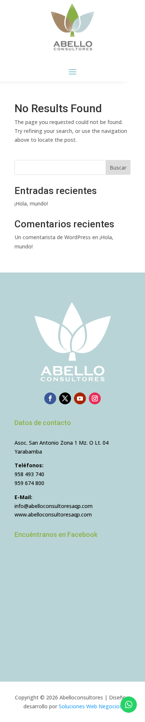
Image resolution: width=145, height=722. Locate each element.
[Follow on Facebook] (50, 398)
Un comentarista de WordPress (52, 237)
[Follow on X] (65, 398)
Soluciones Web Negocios (90, 706)
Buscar (118, 167)
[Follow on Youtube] (80, 398)
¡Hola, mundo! (31, 203)
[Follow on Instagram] (95, 398)
